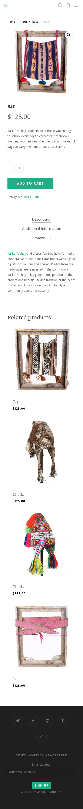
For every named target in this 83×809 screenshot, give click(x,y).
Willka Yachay (16, 253)
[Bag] (41, 359)
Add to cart (30, 183)
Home (11, 21)
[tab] (41, 219)
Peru (24, 21)
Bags (35, 21)
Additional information (41, 228)
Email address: (42, 764)
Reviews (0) (41, 237)
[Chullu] (41, 452)
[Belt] (41, 636)
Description (41, 219)
